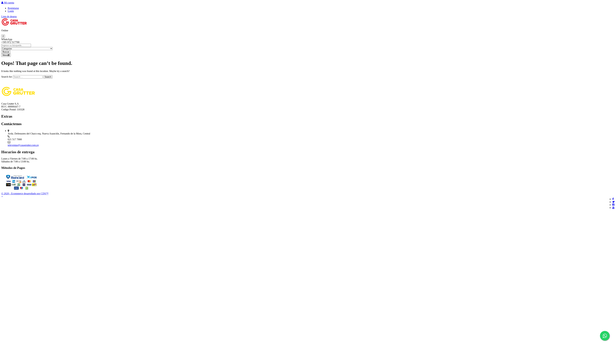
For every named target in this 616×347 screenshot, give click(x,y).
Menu (5, 55)
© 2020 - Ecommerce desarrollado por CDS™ (24, 193)
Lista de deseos (9, 16)
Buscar (6, 52)
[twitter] (613, 201)
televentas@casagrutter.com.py (23, 145)
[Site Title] (14, 25)
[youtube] (613, 207)
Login (11, 11)
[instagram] (613, 204)
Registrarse (13, 8)
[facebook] (613, 199)
